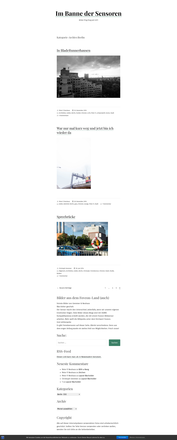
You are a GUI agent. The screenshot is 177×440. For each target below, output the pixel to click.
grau (76, 204)
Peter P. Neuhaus (64, 110)
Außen (69, 113)
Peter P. (93, 113)
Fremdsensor (94, 271)
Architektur (62, 113)
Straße (112, 271)
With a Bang (84, 369)
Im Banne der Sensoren (89, 13)
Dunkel (78, 113)
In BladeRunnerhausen (73, 50)
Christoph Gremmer (65, 268)
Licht (88, 113)
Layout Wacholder (86, 376)
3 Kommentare (63, 116)
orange (86, 204)
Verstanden (122, 437)
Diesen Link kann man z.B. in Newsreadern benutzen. (79, 357)
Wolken (59, 273)
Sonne (108, 113)
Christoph (86, 271)
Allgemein (62, 271)
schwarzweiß (101, 113)
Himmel (84, 113)
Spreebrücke (66, 216)
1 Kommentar (106, 204)
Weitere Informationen (137, 437)
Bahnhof (66, 204)
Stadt (112, 113)
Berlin (73, 113)
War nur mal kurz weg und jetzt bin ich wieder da (85, 130)
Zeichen (82, 372)
